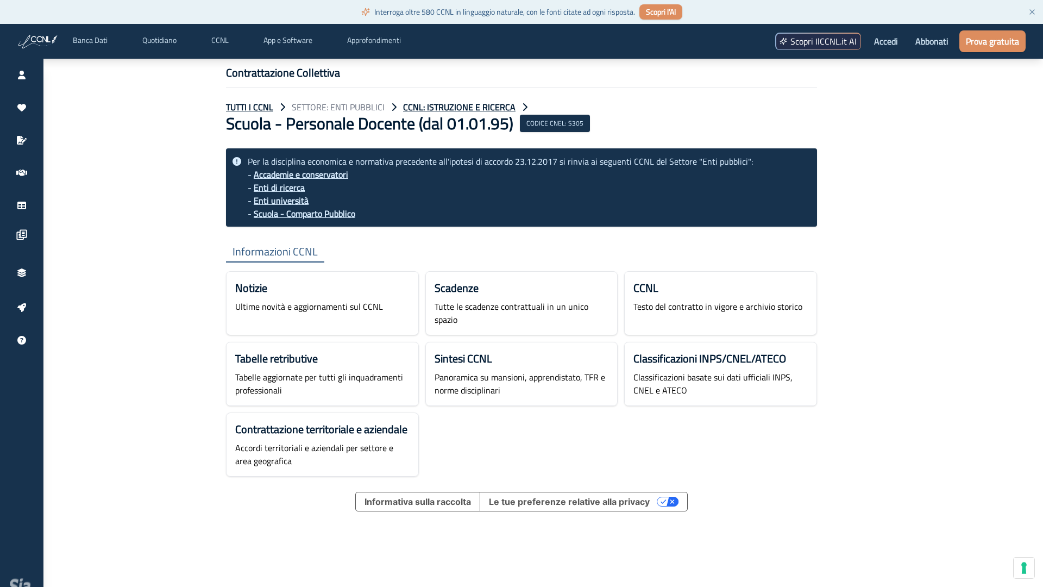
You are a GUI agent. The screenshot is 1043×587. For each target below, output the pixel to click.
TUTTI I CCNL (249, 107)
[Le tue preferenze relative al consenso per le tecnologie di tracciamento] (1024, 568)
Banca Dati (90, 40)
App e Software (287, 40)
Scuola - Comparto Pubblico (304, 213)
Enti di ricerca (279, 187)
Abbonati (931, 41)
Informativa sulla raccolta (418, 501)
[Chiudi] (1032, 11)
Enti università (281, 200)
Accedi (886, 41)
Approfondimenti (374, 40)
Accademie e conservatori (301, 174)
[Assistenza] (21, 340)
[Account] (21, 75)
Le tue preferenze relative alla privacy (569, 501)
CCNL (220, 40)
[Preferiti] (21, 107)
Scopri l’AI (661, 11)
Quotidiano (159, 40)
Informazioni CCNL (275, 252)
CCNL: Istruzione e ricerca (459, 107)
